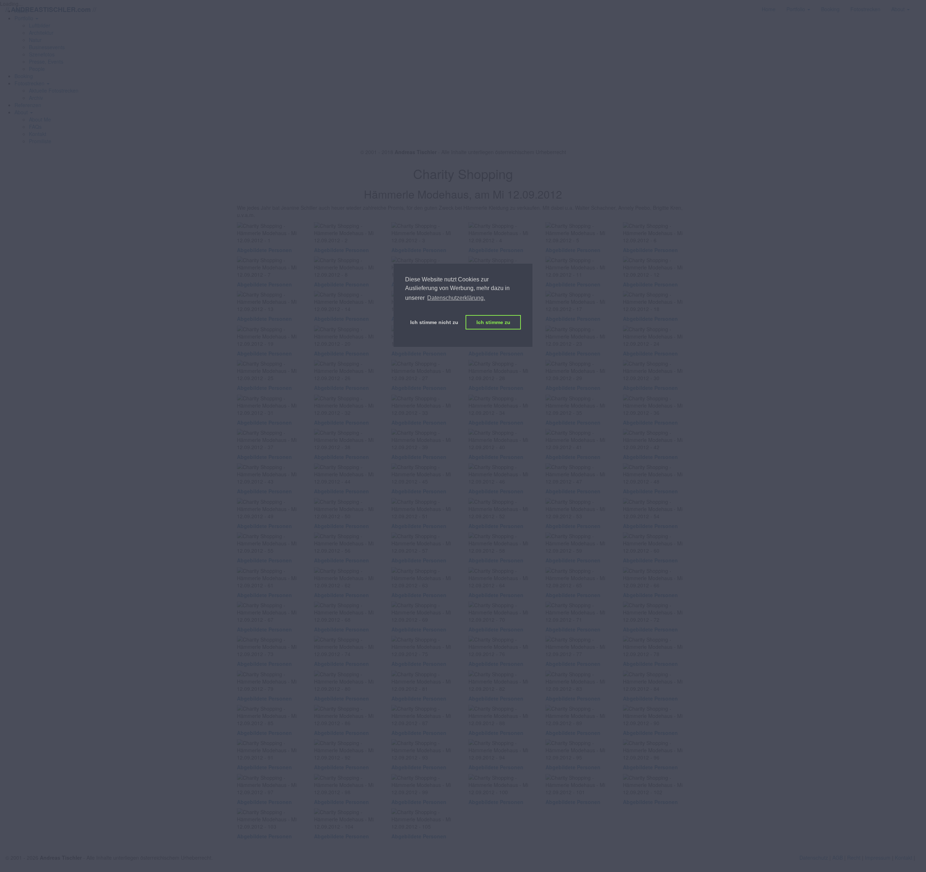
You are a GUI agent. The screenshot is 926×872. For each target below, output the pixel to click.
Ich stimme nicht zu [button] (434, 322)
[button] (32, 83)
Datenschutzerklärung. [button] (456, 298)
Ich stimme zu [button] (493, 322)
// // (50, 9)
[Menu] (920, 5)
